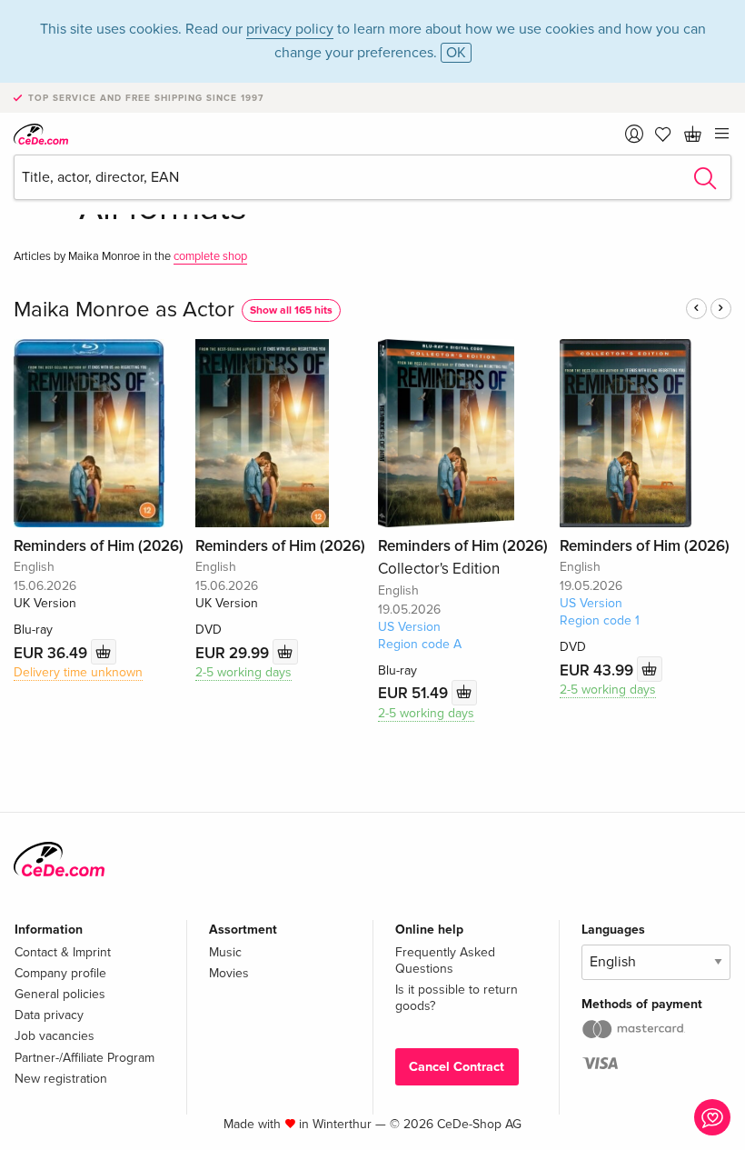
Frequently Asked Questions (445, 960)
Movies (229, 973)
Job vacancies (54, 1036)
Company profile (60, 973)
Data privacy (49, 1015)
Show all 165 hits (291, 310)
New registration (61, 1078)
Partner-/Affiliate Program (84, 1057)
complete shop (210, 256)
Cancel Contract (456, 1067)
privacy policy (289, 29)
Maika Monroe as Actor (124, 309)
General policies (60, 994)
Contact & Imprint (63, 952)
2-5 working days (243, 672)
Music (225, 952)
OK (456, 53)
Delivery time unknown (78, 672)
